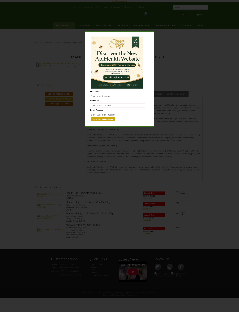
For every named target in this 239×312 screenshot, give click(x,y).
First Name (94, 91)
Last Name (94, 101)
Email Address (96, 110)
